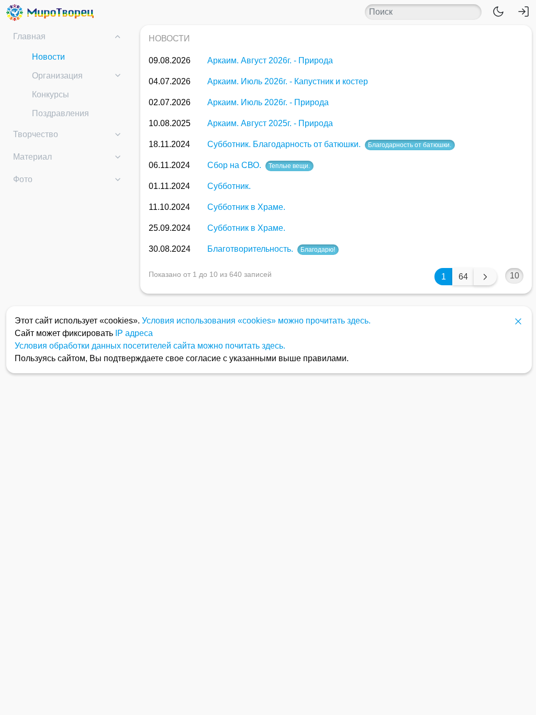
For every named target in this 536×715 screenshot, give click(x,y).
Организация (57, 75)
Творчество (35, 134)
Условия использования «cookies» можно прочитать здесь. (256, 320)
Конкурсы (50, 94)
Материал (32, 156)
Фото (22, 179)
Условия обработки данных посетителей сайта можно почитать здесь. (150, 345)
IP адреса (134, 333)
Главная (29, 36)
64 (463, 276)
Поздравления (60, 113)
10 (514, 275)
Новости (48, 56)
